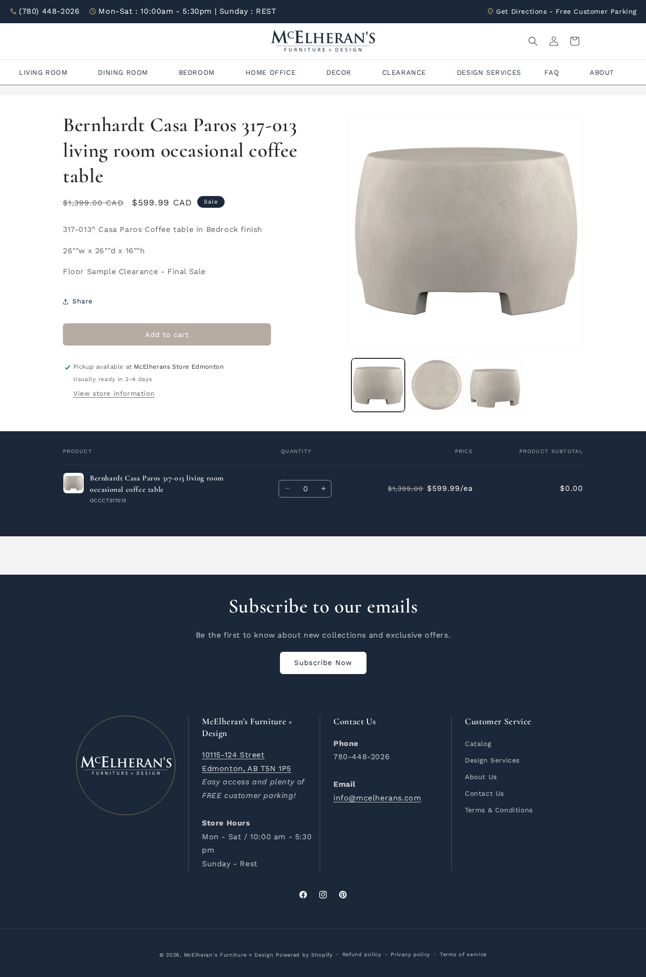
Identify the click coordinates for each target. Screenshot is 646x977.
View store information (114, 393)
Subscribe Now (323, 662)
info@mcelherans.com (377, 797)
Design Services (492, 760)
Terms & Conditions (499, 810)
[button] (533, 41)
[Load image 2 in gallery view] (436, 385)
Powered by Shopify (304, 955)
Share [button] (82, 301)
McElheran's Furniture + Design (229, 955)
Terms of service (463, 954)
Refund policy (362, 954)
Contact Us (484, 793)
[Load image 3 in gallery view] (495, 385)
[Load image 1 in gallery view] (378, 385)
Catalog (478, 743)
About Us (481, 776)
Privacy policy (410, 954)
